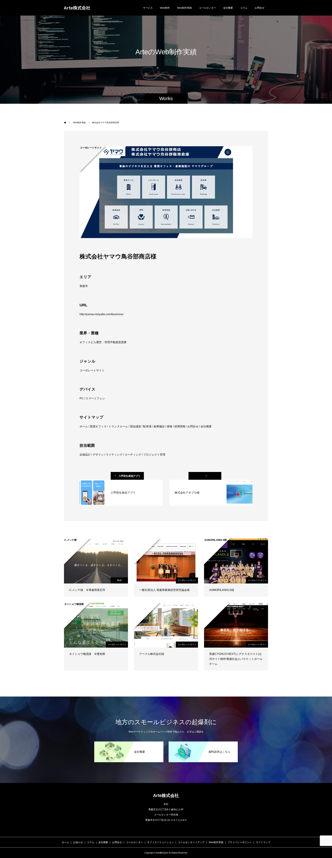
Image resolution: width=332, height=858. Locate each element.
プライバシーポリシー (240, 842)
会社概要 (228, 7)
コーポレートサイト (187, 580)
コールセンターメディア (191, 842)
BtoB (119, 580)
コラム (243, 7)
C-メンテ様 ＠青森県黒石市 (87, 589)
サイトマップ (263, 842)
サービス (148, 7)
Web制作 (165, 7)
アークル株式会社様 (151, 653)
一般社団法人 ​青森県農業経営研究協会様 (164, 589)
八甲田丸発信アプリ (129, 476)
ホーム (65, 842)
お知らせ (78, 842)
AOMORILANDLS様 (221, 589)
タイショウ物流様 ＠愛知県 (87, 653)
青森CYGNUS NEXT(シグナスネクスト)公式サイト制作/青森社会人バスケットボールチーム (235, 658)
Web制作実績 (184, 7)
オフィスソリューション (160, 842)
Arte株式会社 (77, 7)
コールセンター (207, 7)
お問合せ (259, 7)
